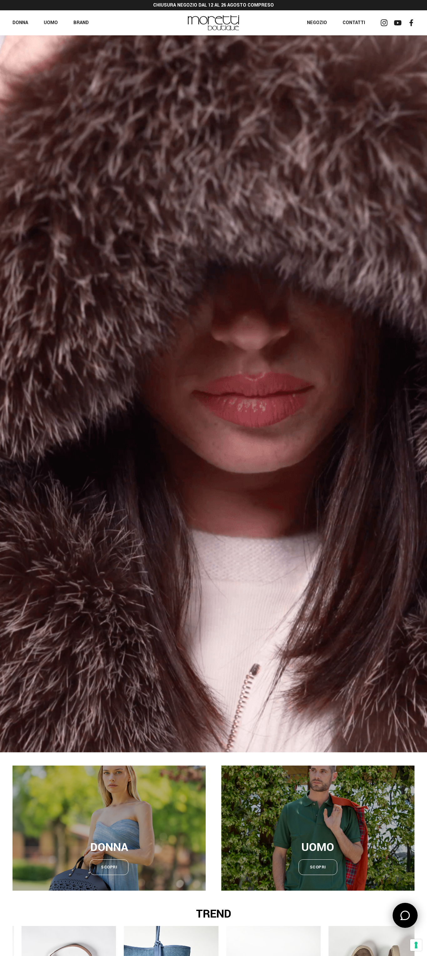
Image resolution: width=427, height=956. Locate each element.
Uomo (51, 22)
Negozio (317, 22)
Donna (20, 22)
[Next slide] (407, 393)
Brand (81, 22)
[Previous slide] (19, 393)
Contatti (354, 22)
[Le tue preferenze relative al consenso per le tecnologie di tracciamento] (416, 945)
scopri (109, 867)
